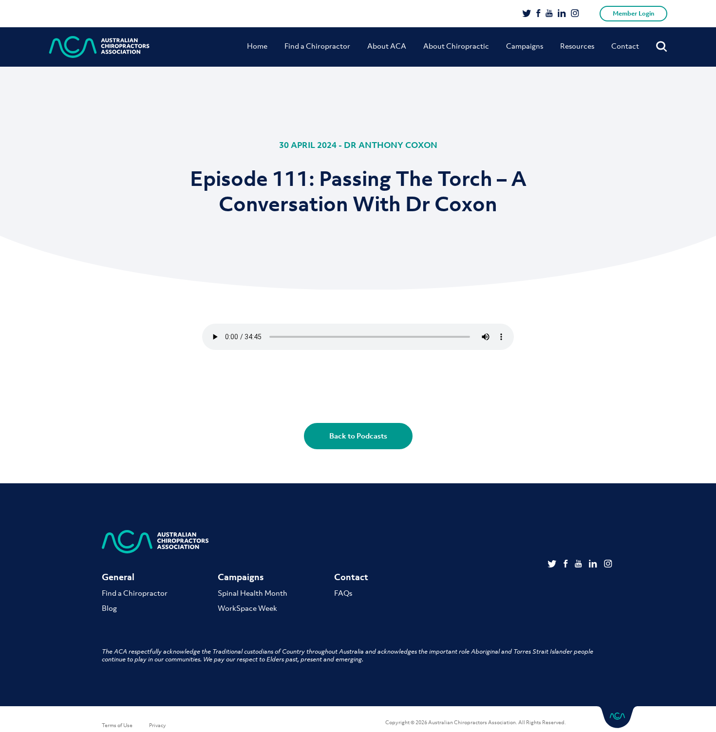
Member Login (633, 13)
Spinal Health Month (252, 593)
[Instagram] (575, 14)
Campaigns (524, 46)
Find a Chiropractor (317, 46)
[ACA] (99, 47)
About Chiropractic (456, 46)
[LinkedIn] (562, 14)
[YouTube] (549, 14)
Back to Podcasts (358, 435)
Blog (109, 608)
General (118, 577)
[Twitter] (526, 14)
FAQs (343, 593)
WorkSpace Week (247, 608)
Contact (625, 46)
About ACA (386, 46)
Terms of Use (117, 725)
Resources (577, 46)
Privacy (157, 725)
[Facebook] (538, 14)
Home (257, 46)
